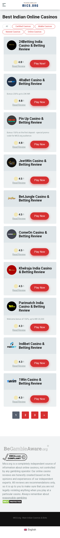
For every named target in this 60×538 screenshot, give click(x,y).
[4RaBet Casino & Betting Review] (11, 85)
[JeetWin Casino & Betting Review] (11, 166)
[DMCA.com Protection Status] (12, 502)
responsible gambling (14, 497)
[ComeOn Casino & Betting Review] (11, 238)
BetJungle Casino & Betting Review (34, 198)
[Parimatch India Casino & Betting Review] (11, 310)
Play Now (39, 102)
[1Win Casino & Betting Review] (11, 385)
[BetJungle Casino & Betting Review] (11, 202)
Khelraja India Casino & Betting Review (35, 270)
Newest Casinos (13, 32)
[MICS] (30, 4)
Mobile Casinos (45, 26)
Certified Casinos (23, 26)
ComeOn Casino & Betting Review (33, 234)
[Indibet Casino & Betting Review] (11, 349)
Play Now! (39, 63)
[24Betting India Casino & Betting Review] (11, 49)
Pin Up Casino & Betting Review (31, 120)
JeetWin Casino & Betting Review (32, 162)
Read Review (18, 66)
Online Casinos (34, 32)
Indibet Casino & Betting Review (31, 345)
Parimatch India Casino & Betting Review (32, 306)
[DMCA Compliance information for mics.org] (14, 459)
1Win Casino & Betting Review (30, 381)
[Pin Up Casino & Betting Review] (11, 124)
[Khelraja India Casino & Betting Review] (11, 273)
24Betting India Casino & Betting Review (32, 45)
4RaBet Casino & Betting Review (32, 82)
